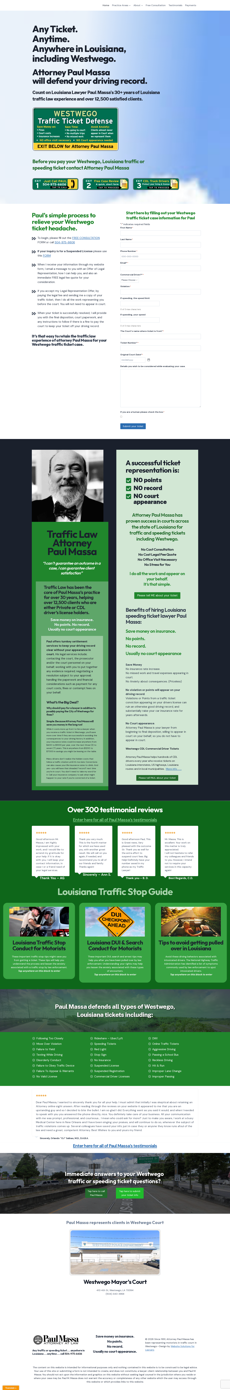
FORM (47, 255)
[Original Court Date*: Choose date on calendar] (148, 360)
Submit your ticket (133, 426)
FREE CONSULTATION (86, 238)
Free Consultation (156, 5)
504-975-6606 (65, 242)
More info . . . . (174, 769)
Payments (190, 5)
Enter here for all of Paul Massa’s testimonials (115, 820)
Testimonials (175, 5)
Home (106, 5)
